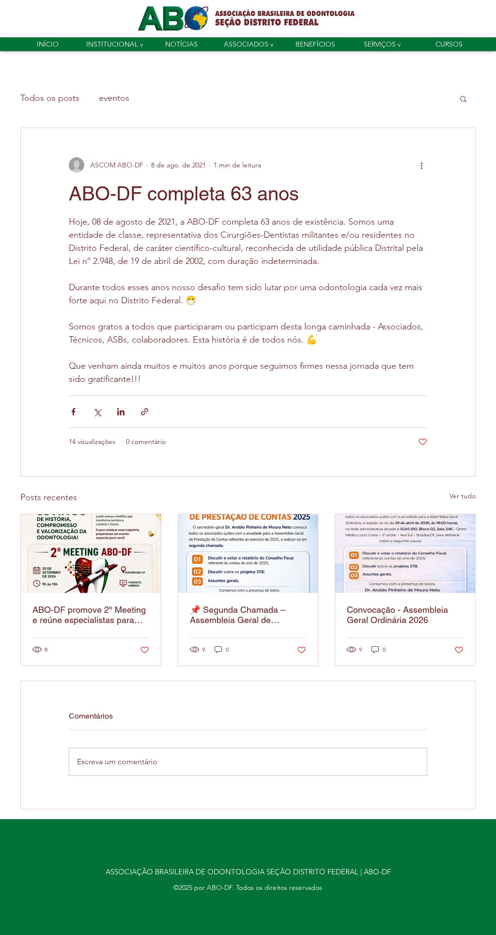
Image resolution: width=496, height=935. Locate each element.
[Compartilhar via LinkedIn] (120, 411)
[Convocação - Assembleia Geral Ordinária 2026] (405, 553)
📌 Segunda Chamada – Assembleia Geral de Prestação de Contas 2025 (241, 615)
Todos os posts (49, 98)
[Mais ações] (421, 165)
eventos (114, 98)
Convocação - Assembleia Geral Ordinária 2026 (397, 615)
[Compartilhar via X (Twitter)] (97, 411)
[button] (114, 44)
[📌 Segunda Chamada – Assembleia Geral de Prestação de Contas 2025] (248, 553)
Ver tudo (463, 496)
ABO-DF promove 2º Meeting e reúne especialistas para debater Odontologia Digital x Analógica (89, 615)
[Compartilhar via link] (144, 411)
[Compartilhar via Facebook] (73, 411)
